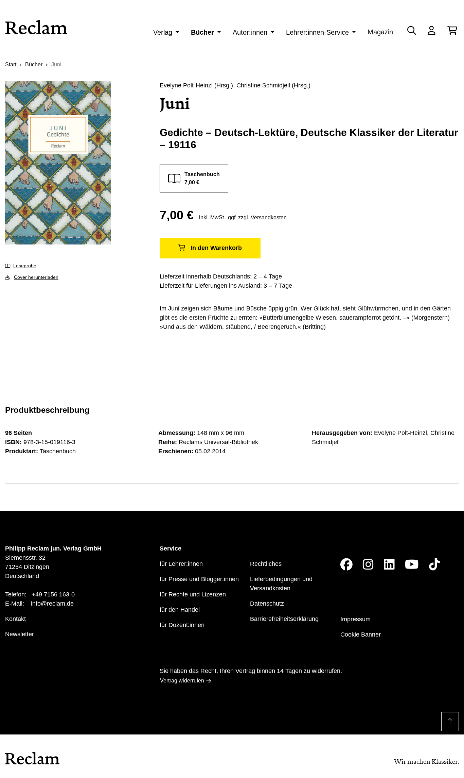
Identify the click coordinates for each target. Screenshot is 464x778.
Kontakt (15, 618)
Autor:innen (250, 32)
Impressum (355, 619)
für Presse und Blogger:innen (199, 579)
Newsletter (19, 634)
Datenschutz (267, 603)
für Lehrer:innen (181, 563)
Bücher (202, 32)
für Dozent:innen (182, 625)
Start (10, 64)
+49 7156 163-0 (53, 594)
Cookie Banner (360, 634)
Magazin (380, 32)
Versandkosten (269, 217)
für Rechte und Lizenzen (193, 594)
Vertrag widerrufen (182, 680)
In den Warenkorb (216, 247)
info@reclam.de (52, 603)
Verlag (162, 32)
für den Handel (180, 609)
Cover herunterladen (36, 277)
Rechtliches (266, 563)
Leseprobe (24, 265)
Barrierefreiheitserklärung (284, 618)
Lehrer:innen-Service (317, 32)
